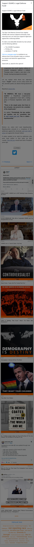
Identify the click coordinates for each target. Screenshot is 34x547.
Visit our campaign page (9, 54)
